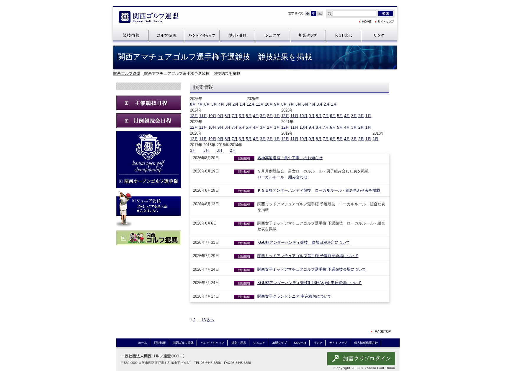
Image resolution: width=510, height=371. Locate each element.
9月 (277, 104)
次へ (211, 320)
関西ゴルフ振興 (166, 35)
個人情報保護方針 (366, 342)
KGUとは (343, 35)
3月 (228, 104)
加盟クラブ (308, 35)
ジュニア (272, 35)
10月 (269, 104)
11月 (260, 104)
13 (204, 320)
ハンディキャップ (202, 35)
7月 (200, 104)
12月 (251, 104)
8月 (193, 104)
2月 (235, 104)
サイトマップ (384, 21)
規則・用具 (237, 35)
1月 (243, 104)
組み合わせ (298, 177)
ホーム (142, 342)
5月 (214, 104)
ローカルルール (270, 177)
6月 (207, 104)
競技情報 (131, 35)
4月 (221, 104)
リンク (379, 35)
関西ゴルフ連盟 (149, 17)
